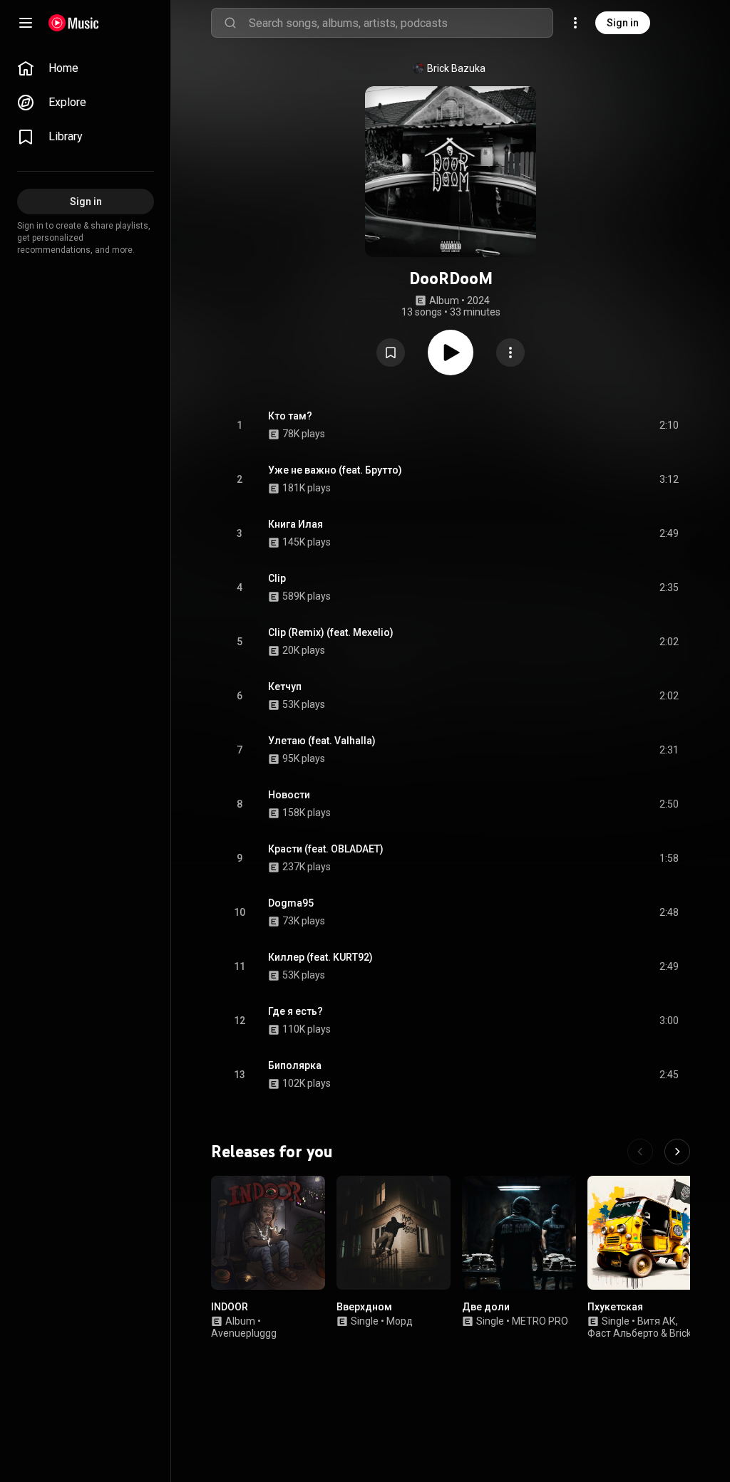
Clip (277, 578)
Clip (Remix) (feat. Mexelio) (331, 632)
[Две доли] (519, 1233)
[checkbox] (668, 425)
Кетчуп (285, 686)
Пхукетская (615, 1307)
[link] (85, 68)
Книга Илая (295, 524)
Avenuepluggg (244, 1333)
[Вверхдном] (393, 1233)
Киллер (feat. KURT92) (320, 957)
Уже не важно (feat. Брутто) (335, 470)
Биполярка (295, 1065)
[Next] (677, 1151)
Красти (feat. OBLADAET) (326, 849)
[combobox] (400, 23)
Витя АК (656, 1321)
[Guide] (25, 22)
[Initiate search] (230, 22)
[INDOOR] (268, 1233)
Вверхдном (364, 1307)
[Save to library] (390, 352)
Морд (399, 1321)
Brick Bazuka (456, 68)
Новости (289, 794)
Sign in (623, 22)
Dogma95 (291, 903)
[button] (390, 352)
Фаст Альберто (623, 1333)
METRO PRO (540, 1321)
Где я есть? (295, 1011)
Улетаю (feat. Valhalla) (322, 740)
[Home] (73, 22)
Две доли (486, 1307)
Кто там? (290, 416)
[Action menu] (510, 352)
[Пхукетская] (644, 1233)
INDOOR (229, 1307)
